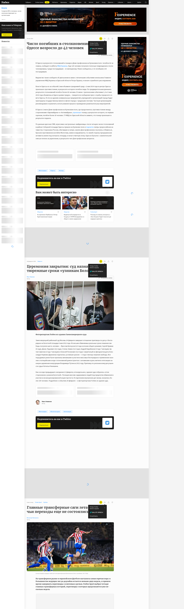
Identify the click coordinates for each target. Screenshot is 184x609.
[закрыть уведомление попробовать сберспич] (104, 43)
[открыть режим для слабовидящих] (100, 38)
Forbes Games (41, 2)
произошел (77, 112)
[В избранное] (61, 151)
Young (103, 2)
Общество (40, 212)
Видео (79, 2)
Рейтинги (55, 2)
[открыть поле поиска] (145, 2)
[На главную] (5, 2)
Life (85, 2)
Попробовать (94, 52)
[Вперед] (116, 155)
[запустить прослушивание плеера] (104, 38)
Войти (139, 2)
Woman (91, 2)
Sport (97, 2)
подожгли (90, 127)
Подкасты (72, 2)
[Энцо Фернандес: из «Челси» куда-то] (31, 596)
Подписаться (43, 184)
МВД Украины (62, 66)
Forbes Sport (93, 212)
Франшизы (63, 2)
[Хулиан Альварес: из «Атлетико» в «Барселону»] (31, 602)
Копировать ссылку (106, 55)
